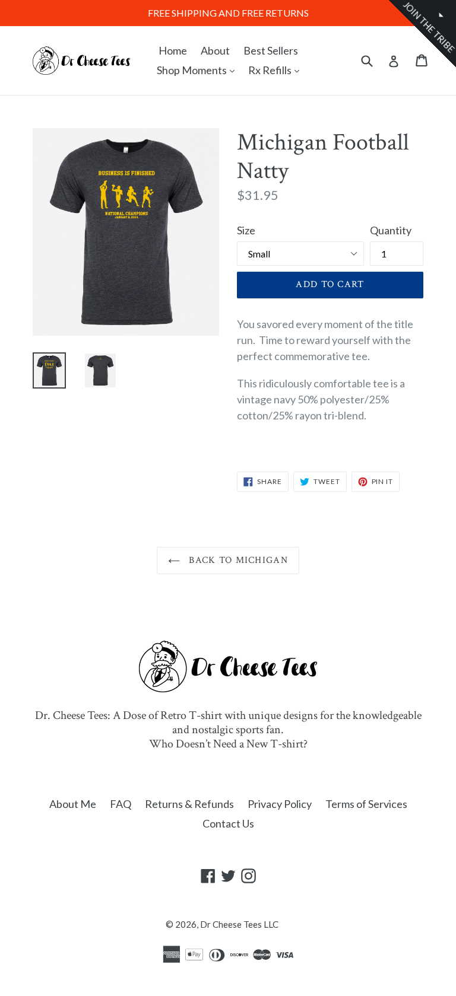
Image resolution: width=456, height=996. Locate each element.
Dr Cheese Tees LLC (239, 924)
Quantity (390, 230)
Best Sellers (270, 50)
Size (246, 230)
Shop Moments (198, 70)
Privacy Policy (280, 803)
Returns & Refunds (189, 803)
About (215, 50)
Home (173, 50)
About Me (72, 803)
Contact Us (228, 823)
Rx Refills (276, 70)
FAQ (120, 803)
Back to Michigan (237, 560)
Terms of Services (366, 803)
